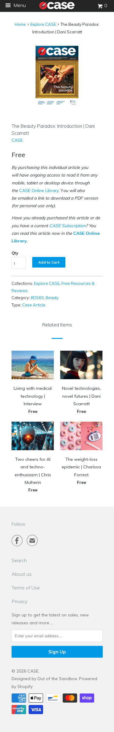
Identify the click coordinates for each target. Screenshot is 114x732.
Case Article (33, 304)
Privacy (19, 601)
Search (19, 560)
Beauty (52, 297)
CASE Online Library (38, 190)
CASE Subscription (67, 225)
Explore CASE (43, 24)
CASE (17, 140)
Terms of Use (26, 588)
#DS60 (37, 297)
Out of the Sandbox (57, 678)
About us (22, 574)
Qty (15, 253)
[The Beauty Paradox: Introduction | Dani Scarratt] (57, 76)
